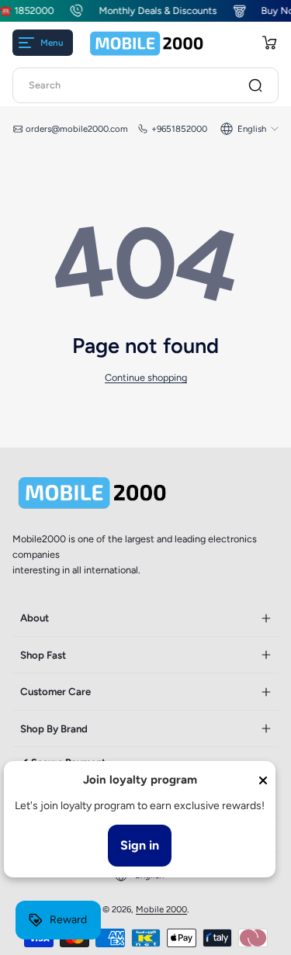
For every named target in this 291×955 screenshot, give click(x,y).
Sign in (139, 845)
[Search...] (255, 85)
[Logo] (146, 43)
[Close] (263, 780)
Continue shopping (146, 377)
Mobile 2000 (161, 909)
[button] (269, 42)
